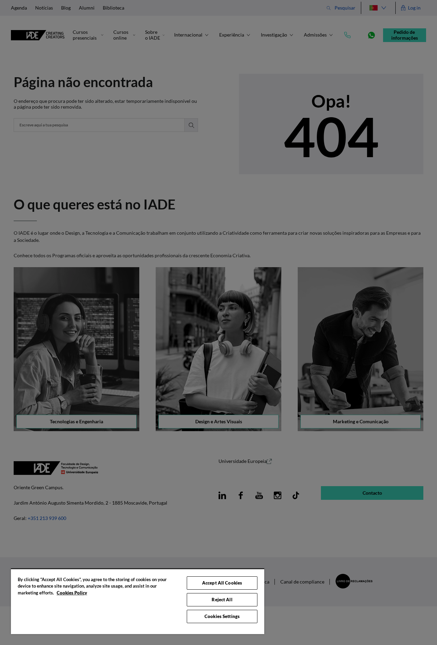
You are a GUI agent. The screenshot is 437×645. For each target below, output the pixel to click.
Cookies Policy (72, 592)
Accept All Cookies (222, 583)
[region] (137, 601)
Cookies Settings (222, 616)
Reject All (222, 599)
